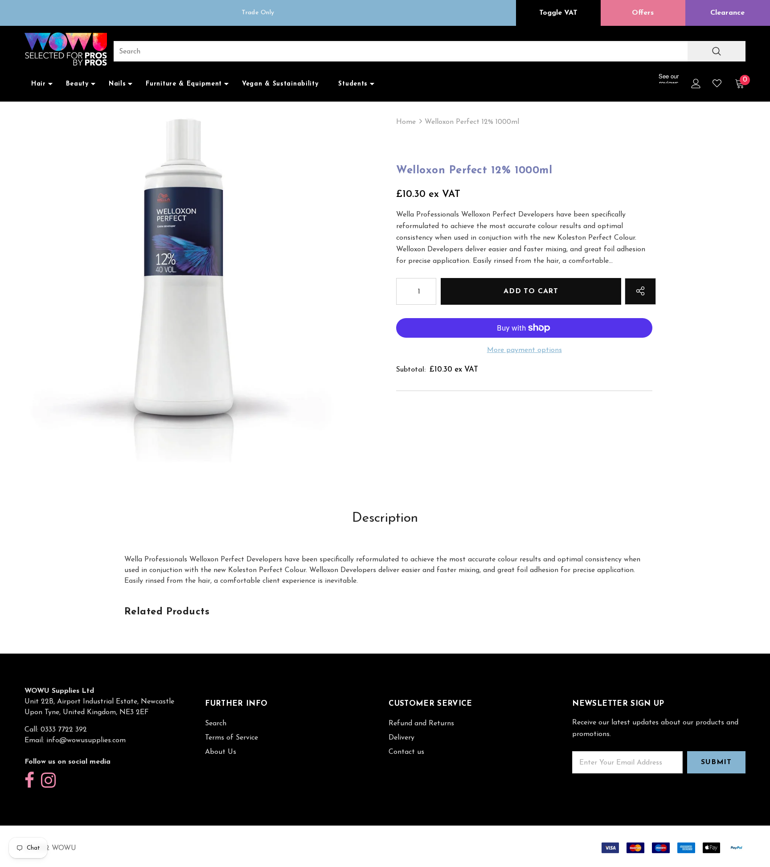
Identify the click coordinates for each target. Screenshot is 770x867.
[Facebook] (29, 781)
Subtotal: (411, 369)
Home (406, 122)
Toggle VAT (558, 12)
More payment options (524, 350)
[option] (258, 13)
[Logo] (66, 50)
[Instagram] (48, 781)
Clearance (727, 12)
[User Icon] (696, 84)
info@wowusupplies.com (86, 740)
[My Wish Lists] (717, 83)
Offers (643, 12)
